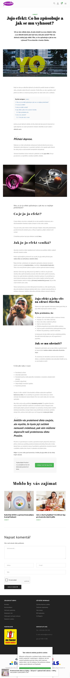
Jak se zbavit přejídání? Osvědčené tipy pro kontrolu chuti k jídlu (51, 516)
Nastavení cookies (9, 619)
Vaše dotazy (39, 610)
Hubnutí (35, 14)
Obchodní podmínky (9, 610)
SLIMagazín (39, 616)
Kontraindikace (8, 607)
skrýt (27, 99)
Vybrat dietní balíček (44, 465)
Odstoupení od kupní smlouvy (12, 616)
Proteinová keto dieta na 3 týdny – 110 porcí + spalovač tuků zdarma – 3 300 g (33, 670)
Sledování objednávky (42, 607)
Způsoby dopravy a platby (43, 604)
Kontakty (6, 604)
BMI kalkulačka (40, 613)
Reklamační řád (8, 613)
